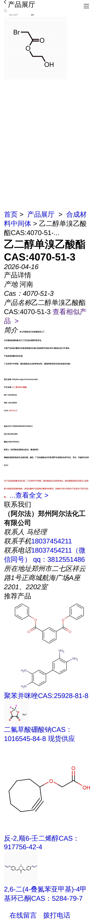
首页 (11, 214)
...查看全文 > (29, 495)
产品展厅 (41, 214)
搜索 (32, 15)
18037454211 (51, 541)
